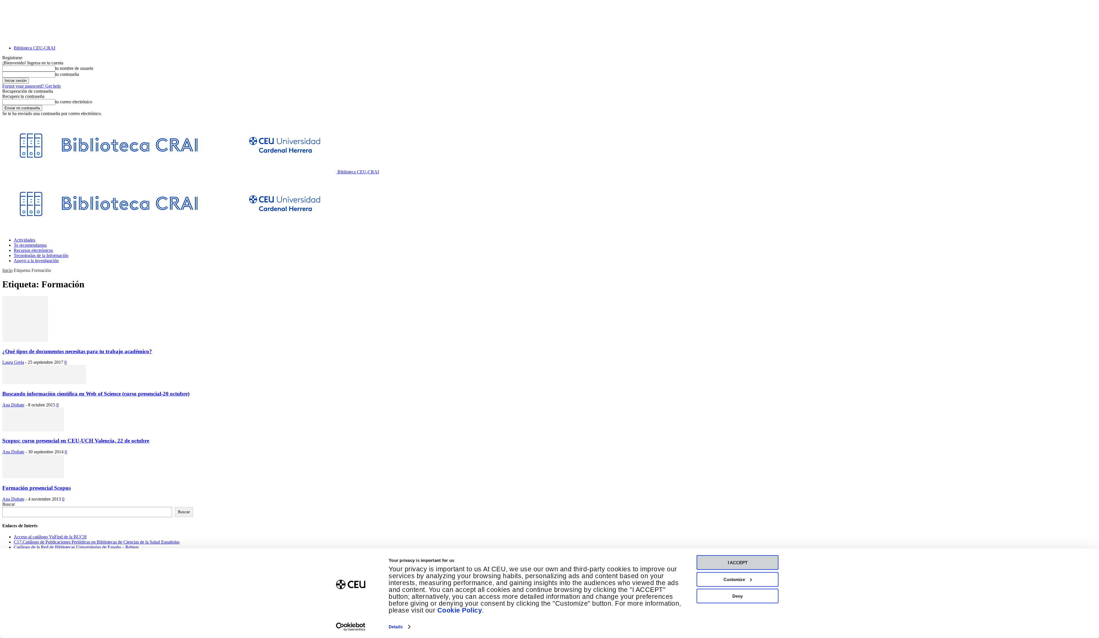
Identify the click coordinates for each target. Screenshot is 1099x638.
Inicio (7, 270)
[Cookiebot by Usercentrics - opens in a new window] (351, 627)
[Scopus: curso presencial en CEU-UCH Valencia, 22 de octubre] (33, 429)
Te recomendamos (30, 245)
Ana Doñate (13, 404)
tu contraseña (67, 74)
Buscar (8, 504)
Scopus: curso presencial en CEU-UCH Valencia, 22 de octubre (75, 441)
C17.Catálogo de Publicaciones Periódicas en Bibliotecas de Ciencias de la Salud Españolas (96, 542)
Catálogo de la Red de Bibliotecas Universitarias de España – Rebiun (76, 547)
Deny (737, 596)
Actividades (24, 240)
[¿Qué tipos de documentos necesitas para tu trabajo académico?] (25, 340)
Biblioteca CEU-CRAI (34, 48)
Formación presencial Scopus (36, 488)
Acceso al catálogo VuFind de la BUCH (50, 536)
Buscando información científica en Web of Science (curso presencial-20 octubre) (95, 394)
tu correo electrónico (73, 101)
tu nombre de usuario (74, 68)
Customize (734, 579)
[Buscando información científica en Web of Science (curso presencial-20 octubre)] (44, 382)
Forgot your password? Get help (31, 86)
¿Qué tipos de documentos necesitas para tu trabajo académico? (77, 351)
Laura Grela (13, 362)
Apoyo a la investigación (36, 260)
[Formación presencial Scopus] (33, 476)
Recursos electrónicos (33, 250)
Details (396, 626)
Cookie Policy (459, 610)
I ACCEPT (738, 562)
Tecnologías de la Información (41, 255)
